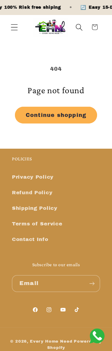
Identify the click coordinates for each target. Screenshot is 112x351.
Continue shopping (56, 115)
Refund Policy (32, 192)
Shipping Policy (34, 208)
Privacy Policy (32, 177)
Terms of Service (37, 224)
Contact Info (30, 239)
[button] (14, 27)
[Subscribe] (92, 283)
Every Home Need (51, 341)
